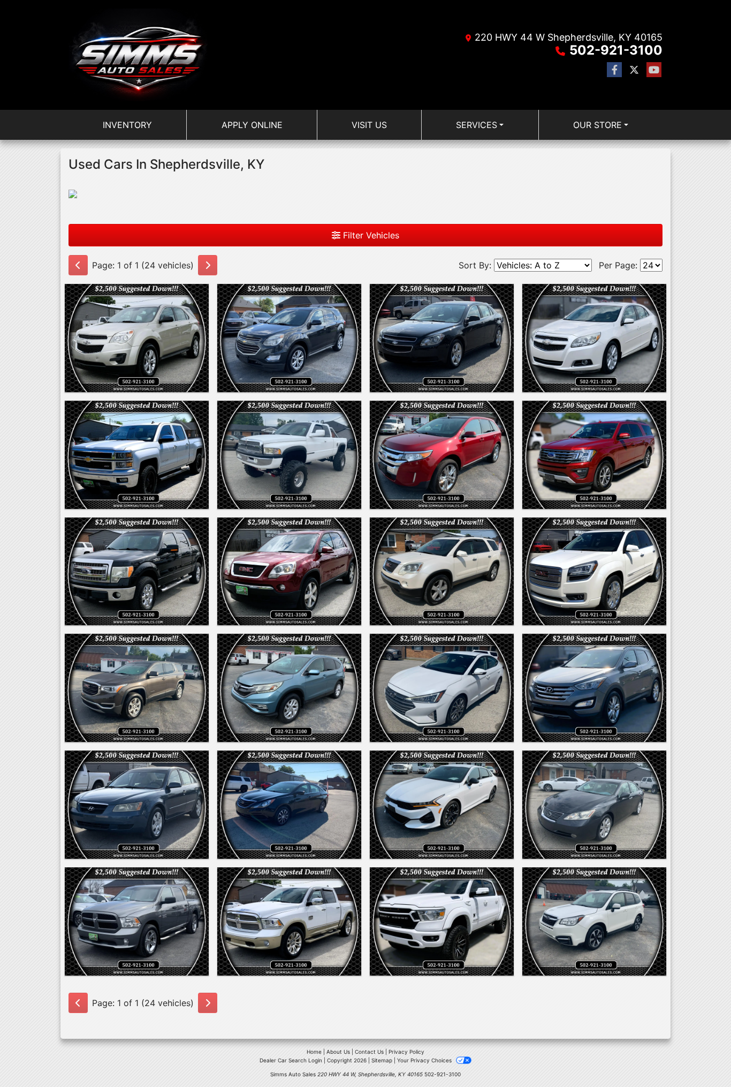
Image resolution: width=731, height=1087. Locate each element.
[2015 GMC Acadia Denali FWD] (594, 572)
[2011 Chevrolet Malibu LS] (442, 338)
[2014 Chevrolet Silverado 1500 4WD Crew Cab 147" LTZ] (137, 455)
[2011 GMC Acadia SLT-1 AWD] (442, 572)
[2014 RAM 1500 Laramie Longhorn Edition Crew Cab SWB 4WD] (289, 921)
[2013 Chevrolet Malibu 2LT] (594, 338)
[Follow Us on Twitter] (634, 70)
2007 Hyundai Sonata (137, 760)
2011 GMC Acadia (289, 527)
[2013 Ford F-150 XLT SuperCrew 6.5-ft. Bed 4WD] (137, 572)
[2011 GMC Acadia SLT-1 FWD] (289, 572)
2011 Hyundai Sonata (289, 760)
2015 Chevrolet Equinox (136, 293)
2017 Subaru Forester (594, 877)
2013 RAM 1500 (136, 877)
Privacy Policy (406, 1051)
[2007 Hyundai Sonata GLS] (137, 805)
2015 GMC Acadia (594, 527)
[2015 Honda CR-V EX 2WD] (289, 688)
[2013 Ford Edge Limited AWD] (442, 455)
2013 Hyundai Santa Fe (594, 643)
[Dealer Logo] (138, 55)
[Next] (207, 265)
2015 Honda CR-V (289, 643)
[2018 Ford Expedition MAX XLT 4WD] (594, 455)
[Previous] (78, 265)
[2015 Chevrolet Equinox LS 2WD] (137, 338)
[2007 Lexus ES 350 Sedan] (594, 805)
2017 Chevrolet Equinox (289, 293)
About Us (338, 1051)
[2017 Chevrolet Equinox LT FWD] (289, 338)
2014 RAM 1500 (289, 877)
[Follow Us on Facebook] (614, 70)
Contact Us (369, 1051)
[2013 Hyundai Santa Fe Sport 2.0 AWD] (594, 688)
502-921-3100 (616, 50)
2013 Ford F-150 (137, 527)
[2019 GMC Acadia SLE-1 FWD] (137, 688)
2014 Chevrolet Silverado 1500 (137, 417)
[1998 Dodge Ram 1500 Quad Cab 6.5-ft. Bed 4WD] (289, 455)
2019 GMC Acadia (137, 643)
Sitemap (381, 1060)
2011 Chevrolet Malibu (441, 293)
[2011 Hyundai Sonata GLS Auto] (289, 805)
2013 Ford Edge (442, 410)
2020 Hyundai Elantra (442, 643)
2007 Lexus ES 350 (594, 760)
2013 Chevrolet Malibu (594, 293)
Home (314, 1051)
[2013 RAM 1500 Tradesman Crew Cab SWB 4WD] (137, 921)
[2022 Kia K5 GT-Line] (442, 805)
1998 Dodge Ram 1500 (289, 410)
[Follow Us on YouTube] (653, 70)
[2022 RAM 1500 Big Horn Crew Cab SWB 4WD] (442, 921)
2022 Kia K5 (442, 760)
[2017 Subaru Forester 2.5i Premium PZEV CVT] (594, 921)
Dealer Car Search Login (291, 1060)
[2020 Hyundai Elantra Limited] (442, 688)
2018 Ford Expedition (594, 410)
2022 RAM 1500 (442, 877)
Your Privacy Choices (425, 1060)
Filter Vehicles (369, 235)
